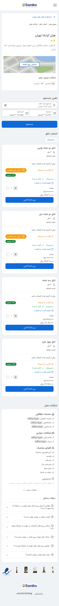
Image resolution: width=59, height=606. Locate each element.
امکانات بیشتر (31, 490)
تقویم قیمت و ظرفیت (42, 182)
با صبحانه (51, 139)
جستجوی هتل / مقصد (45, 104)
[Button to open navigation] (55, 5)
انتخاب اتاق (43, 24)
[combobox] (29, 113)
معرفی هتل (52, 24)
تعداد (51, 188)
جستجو (29, 124)
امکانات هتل (33, 24)
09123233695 (24, 594)
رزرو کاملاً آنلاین (29, 199)
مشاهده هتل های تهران (42, 16)
